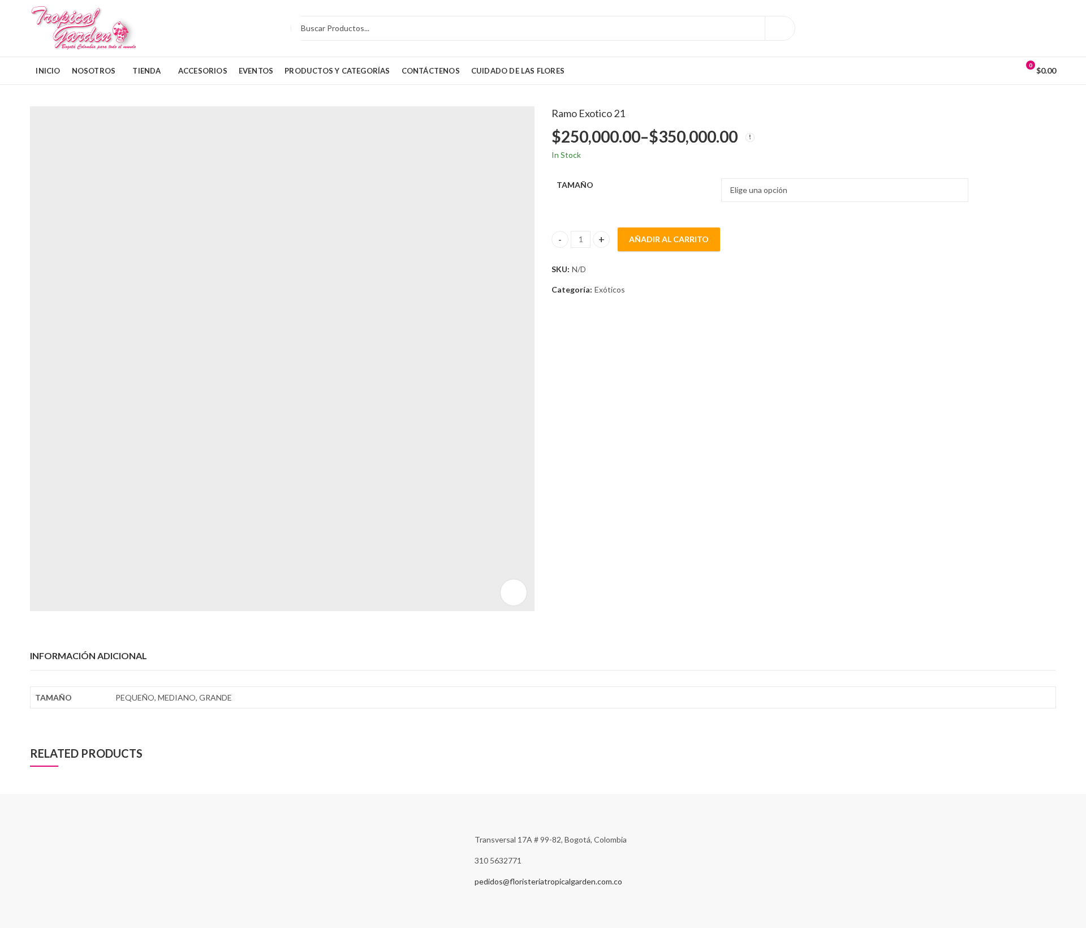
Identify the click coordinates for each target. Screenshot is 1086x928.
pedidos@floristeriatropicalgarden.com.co (548, 881)
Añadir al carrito (669, 239)
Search (780, 28)
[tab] (88, 656)
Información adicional (88, 655)
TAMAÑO (575, 185)
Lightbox (514, 592)
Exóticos (609, 289)
